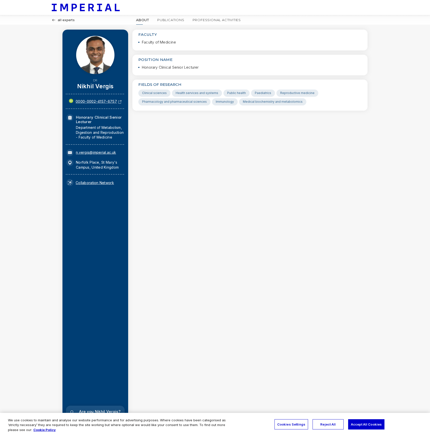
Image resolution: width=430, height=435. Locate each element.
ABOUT (142, 20)
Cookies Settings (291, 424)
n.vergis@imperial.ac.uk (96, 152)
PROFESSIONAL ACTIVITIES (217, 20)
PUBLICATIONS (170, 20)
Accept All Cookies (366, 424)
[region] (215, 424)
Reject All (328, 424)
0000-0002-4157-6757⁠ (96, 101)
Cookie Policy (44, 430)
